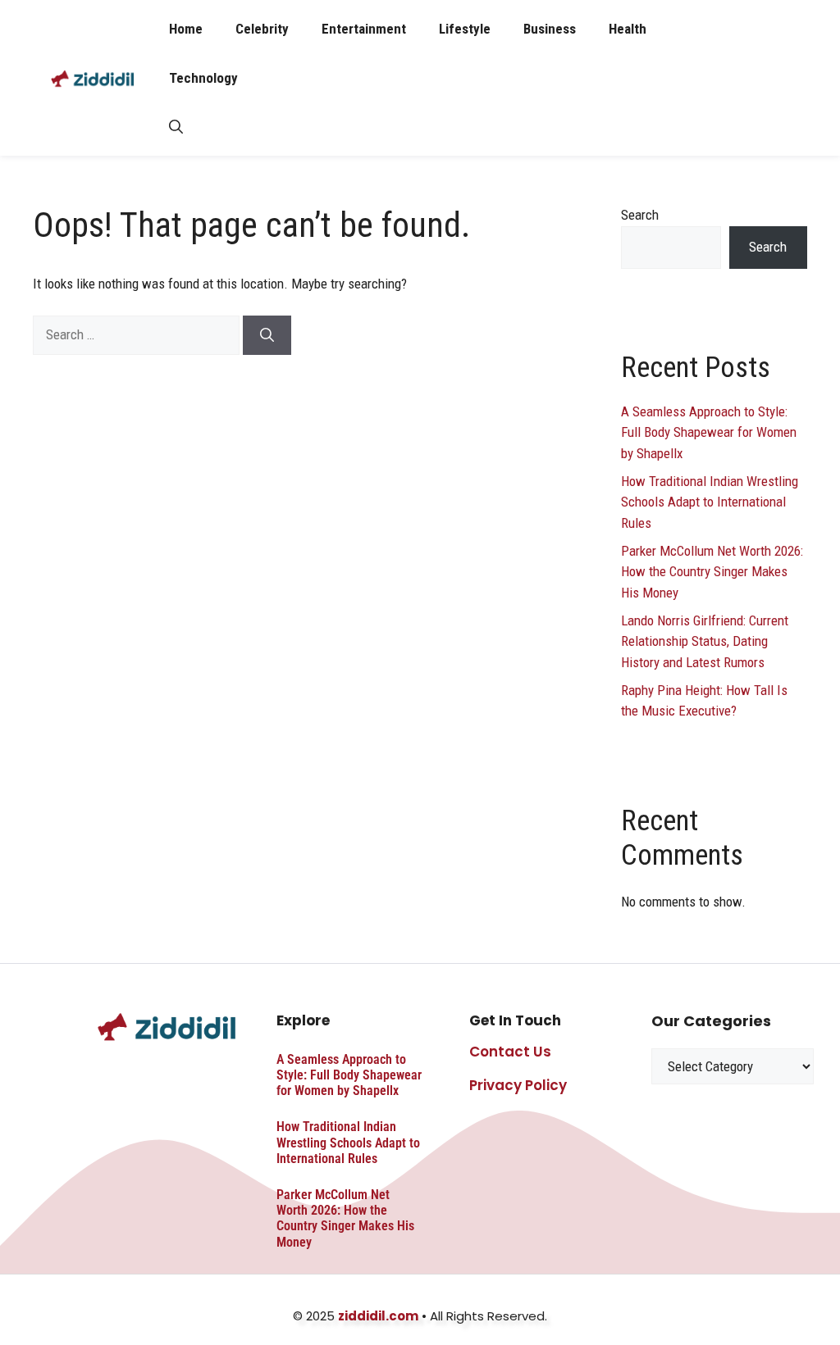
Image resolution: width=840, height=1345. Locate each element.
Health (627, 28)
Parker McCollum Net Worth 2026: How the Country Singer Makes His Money (712, 572)
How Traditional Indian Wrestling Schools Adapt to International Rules (709, 502)
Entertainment (364, 28)
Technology (203, 78)
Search (640, 215)
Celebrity (262, 28)
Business (549, 28)
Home (186, 28)
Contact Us (510, 1051)
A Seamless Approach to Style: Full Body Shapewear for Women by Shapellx (709, 432)
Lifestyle (465, 28)
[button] (176, 127)
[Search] (267, 335)
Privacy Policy (518, 1085)
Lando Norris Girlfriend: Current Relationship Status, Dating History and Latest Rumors (704, 641)
